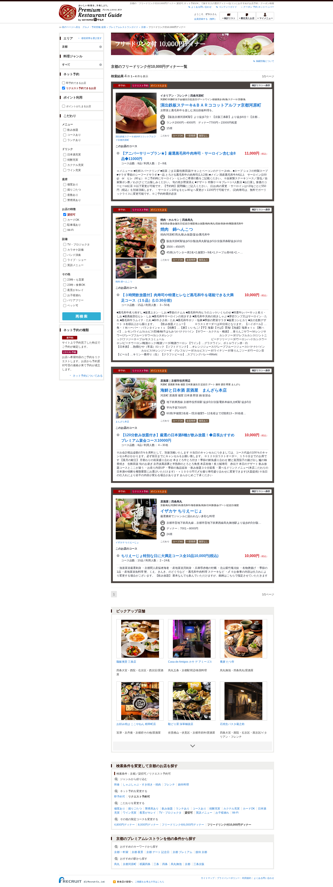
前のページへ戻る (71, 27)
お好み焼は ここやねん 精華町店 (136, 724)
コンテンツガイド (228, 7)
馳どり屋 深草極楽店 (180, 724)
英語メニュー (75, 265)
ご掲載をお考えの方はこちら (149, 882)
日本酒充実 (74, 154)
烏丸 (117, 864)
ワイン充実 (74, 170)
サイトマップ (208, 878)
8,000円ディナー (148, 824)
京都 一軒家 (121, 852)
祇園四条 (145, 864)
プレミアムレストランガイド (123, 27)
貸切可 (71, 214)
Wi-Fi (70, 230)
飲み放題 (72, 129)
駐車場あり (74, 224)
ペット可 (72, 305)
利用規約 (246, 878)
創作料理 (183, 784)
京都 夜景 (137, 852)
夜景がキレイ (75, 290)
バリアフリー (75, 300)
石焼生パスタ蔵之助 (232, 724)
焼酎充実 (72, 159)
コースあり (74, 134)
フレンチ (169, 784)
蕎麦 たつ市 (227, 661)
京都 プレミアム (182, 852)
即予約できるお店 (76, 83)
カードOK (73, 219)
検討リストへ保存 (261, 85)
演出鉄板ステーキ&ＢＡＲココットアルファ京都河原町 (210, 105)
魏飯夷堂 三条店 (126, 661)
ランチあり (74, 140)
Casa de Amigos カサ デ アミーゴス (190, 661)
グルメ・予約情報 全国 (94, 27)
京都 (143, 27)
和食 (117, 784)
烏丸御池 (176, 864)
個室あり (72, 184)
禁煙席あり (74, 200)
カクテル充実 (75, 165)
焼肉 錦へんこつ (124, 281)
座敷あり (72, 194)
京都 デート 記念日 (157, 852)
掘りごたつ (74, 189)
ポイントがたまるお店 (78, 106)
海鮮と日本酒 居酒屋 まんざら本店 (193, 390)
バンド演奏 (74, 255)
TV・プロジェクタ (78, 244)
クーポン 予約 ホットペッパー (258, 7)
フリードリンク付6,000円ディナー (183, 824)
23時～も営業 (75, 279)
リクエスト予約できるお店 (81, 88)
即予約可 (119, 796)
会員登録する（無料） (205, 19)
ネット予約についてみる (88, 375)
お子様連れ (74, 295)
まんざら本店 (122, 421)
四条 (165, 864)
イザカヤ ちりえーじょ (127, 542)
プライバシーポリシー (228, 878)
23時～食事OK (76, 284)
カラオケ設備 (75, 249)
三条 (156, 864)
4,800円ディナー (124, 824)
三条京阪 (198, 864)
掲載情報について (265, 61)
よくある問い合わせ (201, 7)
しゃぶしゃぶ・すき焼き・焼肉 (142, 784)
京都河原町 (129, 864)
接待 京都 (201, 852)
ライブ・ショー (76, 260)
